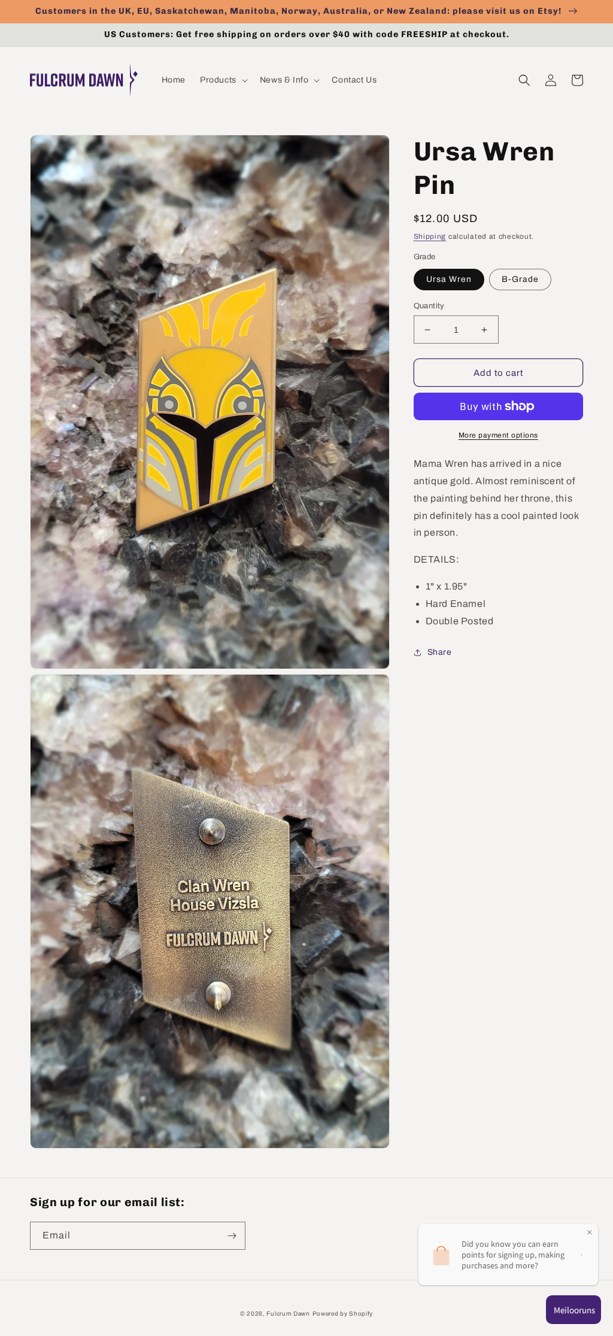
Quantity (429, 306)
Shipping (430, 236)
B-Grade (520, 279)
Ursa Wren (449, 279)
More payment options (498, 435)
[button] (223, 80)
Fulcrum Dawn (287, 1313)
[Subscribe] (232, 1236)
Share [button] (439, 652)
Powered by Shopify (343, 1313)
